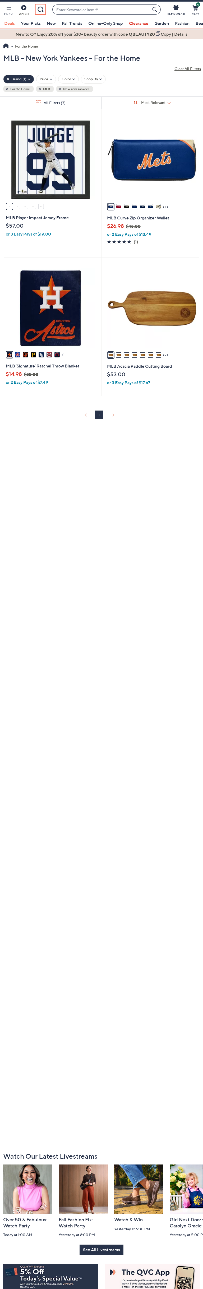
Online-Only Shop (105, 23)
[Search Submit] (155, 9)
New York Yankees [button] (76, 89)
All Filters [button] (54, 102)
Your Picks (31, 23)
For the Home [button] (20, 89)
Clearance (138, 23)
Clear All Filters (187, 68)
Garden (161, 23)
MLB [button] (46, 89)
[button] (8, 11)
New (51, 23)
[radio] (9, 206)
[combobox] (101, 10)
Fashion (182, 23)
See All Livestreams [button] (101, 1249)
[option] (101, 34)
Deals (9, 23)
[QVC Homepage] (5, 46)
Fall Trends (72, 23)
